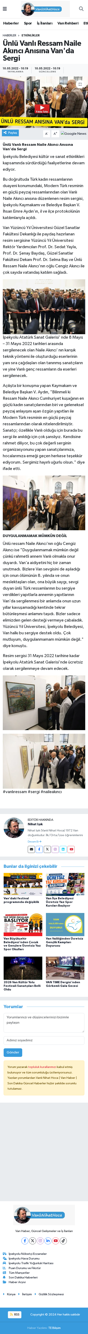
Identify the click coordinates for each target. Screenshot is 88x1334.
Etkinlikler (31, 35)
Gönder (13, 1052)
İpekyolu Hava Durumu (24, 1258)
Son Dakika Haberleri (23, 1277)
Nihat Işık (35, 824)
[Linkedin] (63, 849)
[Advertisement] (44, 1154)
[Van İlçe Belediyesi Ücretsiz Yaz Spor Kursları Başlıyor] (65, 884)
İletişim (27, 1294)
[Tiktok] (63, 1240)
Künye (11, 1294)
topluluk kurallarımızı (42, 1067)
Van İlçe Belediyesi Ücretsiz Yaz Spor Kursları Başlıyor (59, 902)
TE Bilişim (54, 1328)
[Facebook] (39, 849)
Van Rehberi (67, 23)
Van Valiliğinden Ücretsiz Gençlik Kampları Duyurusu (64, 942)
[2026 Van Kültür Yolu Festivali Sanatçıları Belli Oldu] (23, 968)
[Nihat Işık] (14, 828)
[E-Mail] (31, 849)
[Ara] (81, 9)
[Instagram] (55, 849)
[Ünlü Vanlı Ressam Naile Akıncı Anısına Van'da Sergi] (44, 102)
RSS (16, 1314)
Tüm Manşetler (19, 1272)
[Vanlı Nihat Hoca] (42, 8)
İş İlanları (44, 23)
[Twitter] (47, 849)
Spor (28, 23)
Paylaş (12, 132)
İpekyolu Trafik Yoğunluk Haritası (31, 1263)
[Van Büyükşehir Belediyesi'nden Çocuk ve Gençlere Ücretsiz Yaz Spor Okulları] (23, 924)
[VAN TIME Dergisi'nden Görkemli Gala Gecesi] (65, 968)
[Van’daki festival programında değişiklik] (23, 884)
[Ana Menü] (5, 9)
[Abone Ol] (73, 134)
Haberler (11, 23)
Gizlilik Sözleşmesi (51, 1294)
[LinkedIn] (47, 1240)
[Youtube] (71, 849)
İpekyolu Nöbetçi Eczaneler (28, 1253)
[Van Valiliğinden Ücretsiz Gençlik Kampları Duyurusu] (65, 924)
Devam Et (33, 842)
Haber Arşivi (17, 1282)
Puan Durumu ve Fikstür (25, 1268)
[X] (32, 1240)
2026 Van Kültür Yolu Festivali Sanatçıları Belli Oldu (22, 986)
